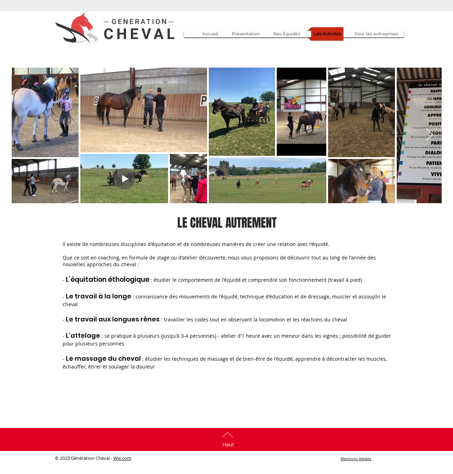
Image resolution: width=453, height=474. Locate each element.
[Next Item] (429, 135)
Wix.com (122, 458)
